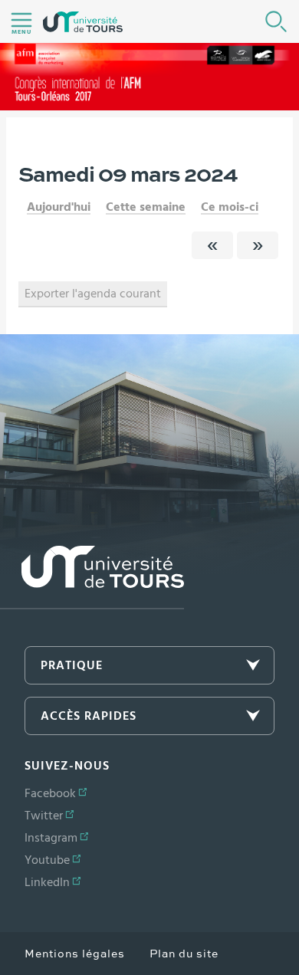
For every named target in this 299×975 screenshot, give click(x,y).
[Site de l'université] (92, 577)
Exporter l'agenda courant (93, 293)
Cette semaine (146, 207)
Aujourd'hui (58, 207)
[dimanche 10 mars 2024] (257, 245)
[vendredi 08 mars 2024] (212, 245)
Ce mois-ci (229, 207)
